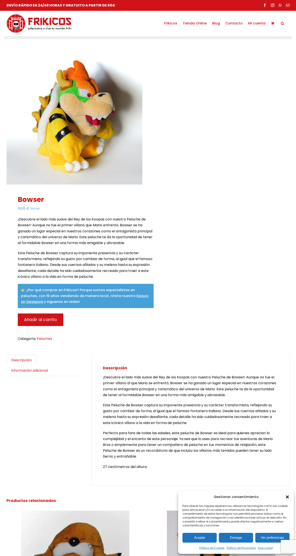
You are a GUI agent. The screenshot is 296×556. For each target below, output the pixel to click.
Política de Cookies (211, 548)
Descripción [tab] (21, 360)
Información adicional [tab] (29, 370)
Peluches (44, 338)
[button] (287, 497)
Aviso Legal (265, 548)
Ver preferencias (272, 537)
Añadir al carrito (40, 320)
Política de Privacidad (241, 548)
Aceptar (199, 537)
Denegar (236, 537)
